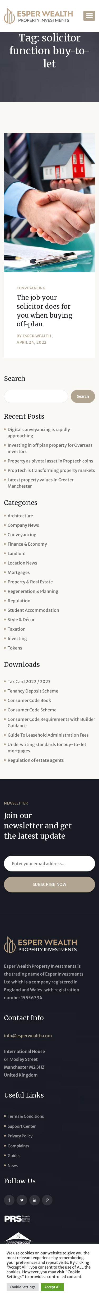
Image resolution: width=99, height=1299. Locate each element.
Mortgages (19, 572)
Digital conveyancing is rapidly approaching (39, 432)
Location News (22, 563)
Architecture (20, 515)
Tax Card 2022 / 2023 (29, 681)
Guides (14, 1155)
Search (14, 379)
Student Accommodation (33, 610)
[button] (89, 16)
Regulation (19, 600)
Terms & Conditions (26, 1116)
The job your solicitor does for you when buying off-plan (44, 311)
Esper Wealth (37, 336)
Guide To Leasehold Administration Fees (48, 735)
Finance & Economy (27, 544)
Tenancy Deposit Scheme (33, 691)
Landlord (17, 553)
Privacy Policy (20, 1135)
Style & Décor (21, 619)
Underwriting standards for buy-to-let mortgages (47, 747)
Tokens (15, 648)
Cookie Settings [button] (22, 1287)
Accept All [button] (52, 1287)
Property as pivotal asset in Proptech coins (50, 461)
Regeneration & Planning (33, 591)
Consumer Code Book (29, 700)
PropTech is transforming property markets (51, 470)
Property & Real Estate (30, 581)
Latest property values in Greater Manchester (40, 483)
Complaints (18, 1145)
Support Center (22, 1126)
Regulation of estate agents (36, 760)
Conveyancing (31, 288)
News (13, 1165)
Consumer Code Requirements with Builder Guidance (51, 722)
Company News (23, 525)
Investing (17, 638)
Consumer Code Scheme (32, 709)
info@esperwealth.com (28, 1035)
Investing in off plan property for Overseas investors (50, 448)
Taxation (17, 629)
